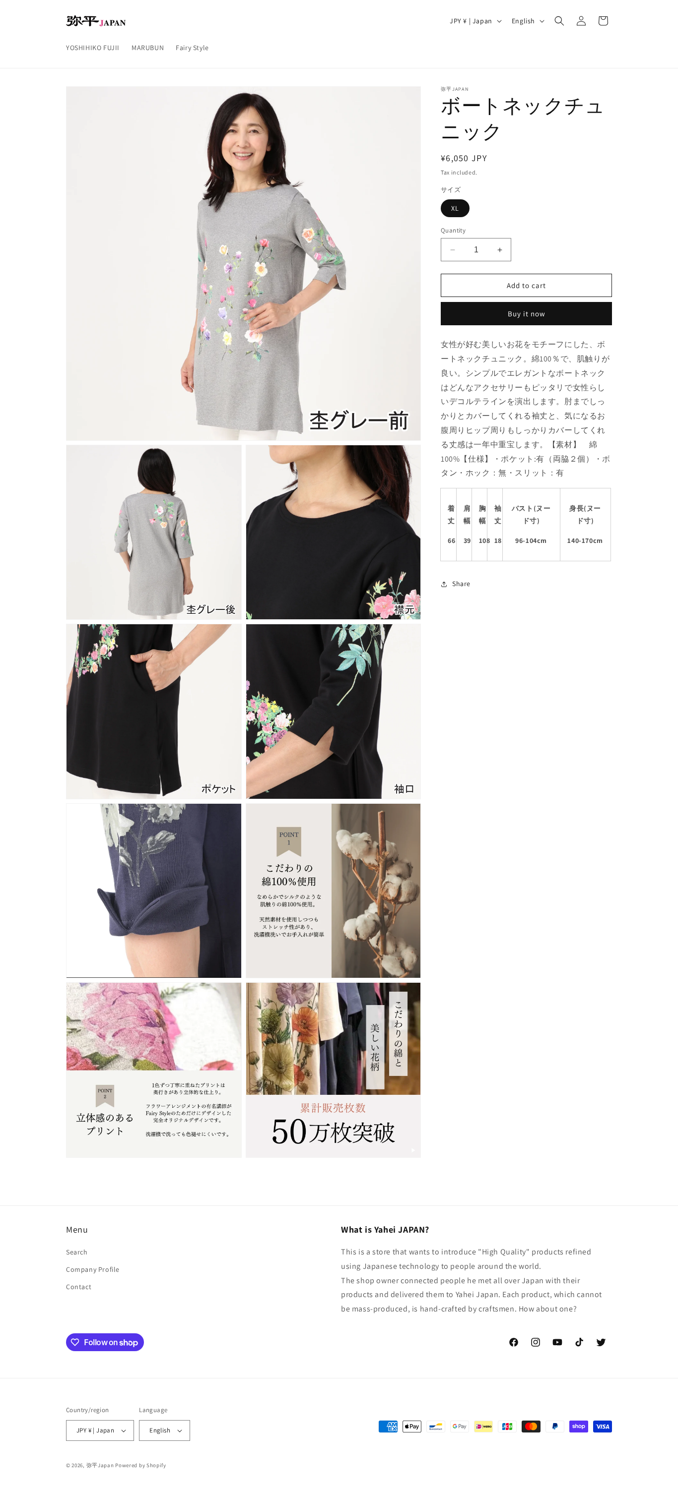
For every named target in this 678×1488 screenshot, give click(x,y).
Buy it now (526, 313)
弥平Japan (100, 1465)
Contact (78, 1286)
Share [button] (461, 583)
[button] (559, 21)
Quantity (453, 230)
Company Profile (93, 1269)
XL (455, 208)
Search (77, 1252)
